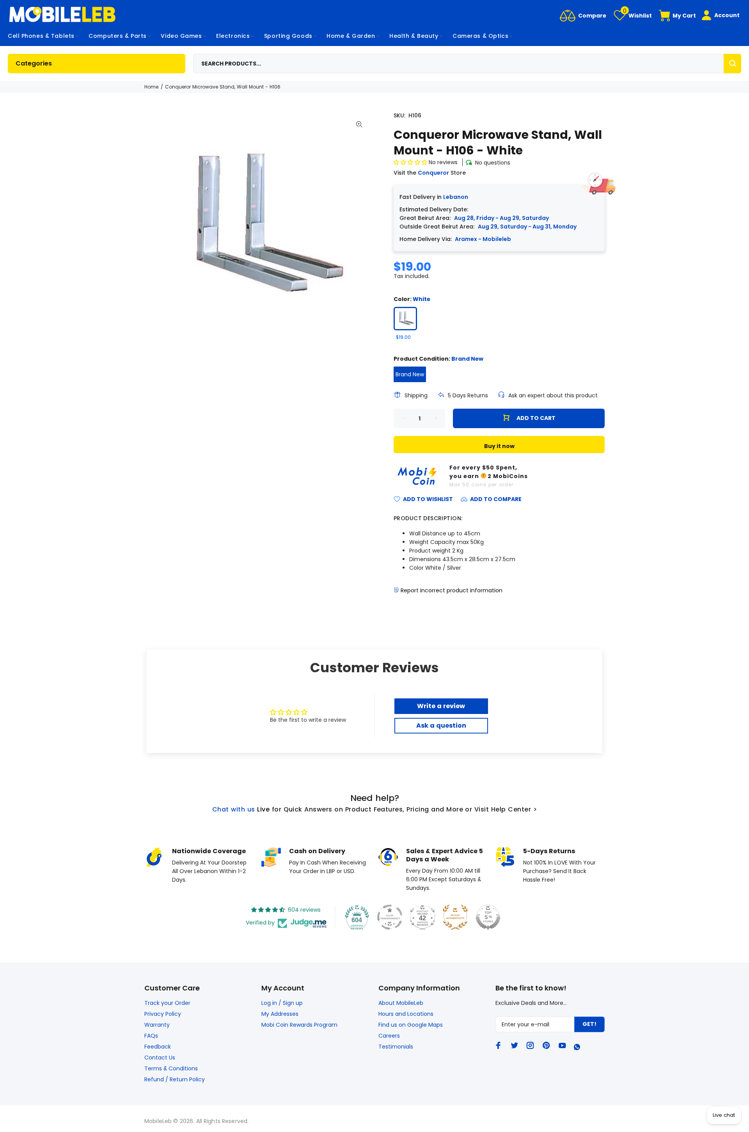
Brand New (410, 374)
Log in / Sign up (282, 1003)
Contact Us (159, 1057)
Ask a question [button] (441, 725)
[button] (411, 162)
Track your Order (167, 1003)
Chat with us (233, 809)
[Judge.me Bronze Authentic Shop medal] (455, 917)
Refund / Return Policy (174, 1079)
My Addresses (279, 1014)
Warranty (157, 1025)
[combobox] (467, 63)
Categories (34, 63)
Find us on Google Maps (410, 1025)
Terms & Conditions (171, 1068)
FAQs (151, 1036)
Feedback (157, 1047)
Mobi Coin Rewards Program (299, 1025)
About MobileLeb (400, 1003)
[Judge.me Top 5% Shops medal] (488, 917)
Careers (389, 1036)
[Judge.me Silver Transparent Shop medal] (389, 917)
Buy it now (499, 446)
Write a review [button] (441, 706)
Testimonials (395, 1047)
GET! (589, 1024)
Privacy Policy (162, 1014)
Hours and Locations (405, 1014)
